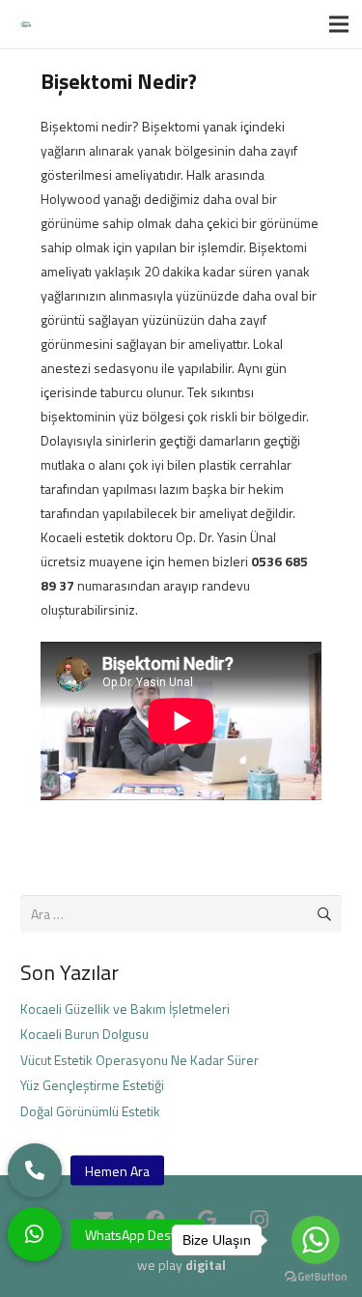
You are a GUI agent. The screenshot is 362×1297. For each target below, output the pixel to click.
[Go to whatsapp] (316, 1240)
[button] (35, 1234)
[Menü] (339, 24)
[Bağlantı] (26, 25)
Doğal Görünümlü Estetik (90, 1111)
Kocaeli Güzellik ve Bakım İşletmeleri (125, 1008)
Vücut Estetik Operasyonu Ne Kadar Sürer (139, 1060)
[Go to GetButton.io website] (316, 1277)
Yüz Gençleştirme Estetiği (92, 1085)
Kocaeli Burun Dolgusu (84, 1033)
